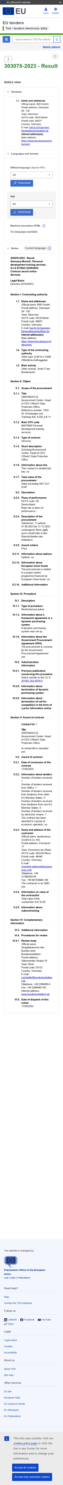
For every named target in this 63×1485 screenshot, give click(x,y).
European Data (12, 1397)
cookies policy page (25, 1443)
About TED (10, 1369)
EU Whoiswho (11, 1410)
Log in (46, 13)
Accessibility (10, 1352)
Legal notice (10, 1340)
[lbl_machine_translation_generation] (43, 225)
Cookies (8, 1346)
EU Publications (12, 1416)
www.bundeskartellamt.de (35, 994)
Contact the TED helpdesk (18, 1303)
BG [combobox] (14, 204)
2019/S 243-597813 (32, 680)
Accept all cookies (25, 1467)
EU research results (14, 1403)
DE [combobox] (14, 175)
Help (6, 1297)
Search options (51, 47)
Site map (8, 1375)
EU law (7, 1391)
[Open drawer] (8, 59)
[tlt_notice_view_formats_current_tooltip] (49, 248)
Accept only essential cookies (32, 1476)
